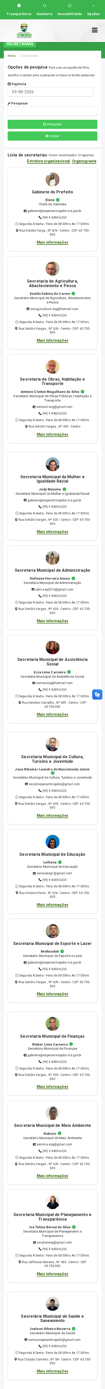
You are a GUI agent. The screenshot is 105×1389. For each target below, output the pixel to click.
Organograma (84, 161)
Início (12, 56)
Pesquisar (19, 103)
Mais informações (52, 242)
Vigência (18, 84)
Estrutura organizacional (48, 161)
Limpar (54, 136)
